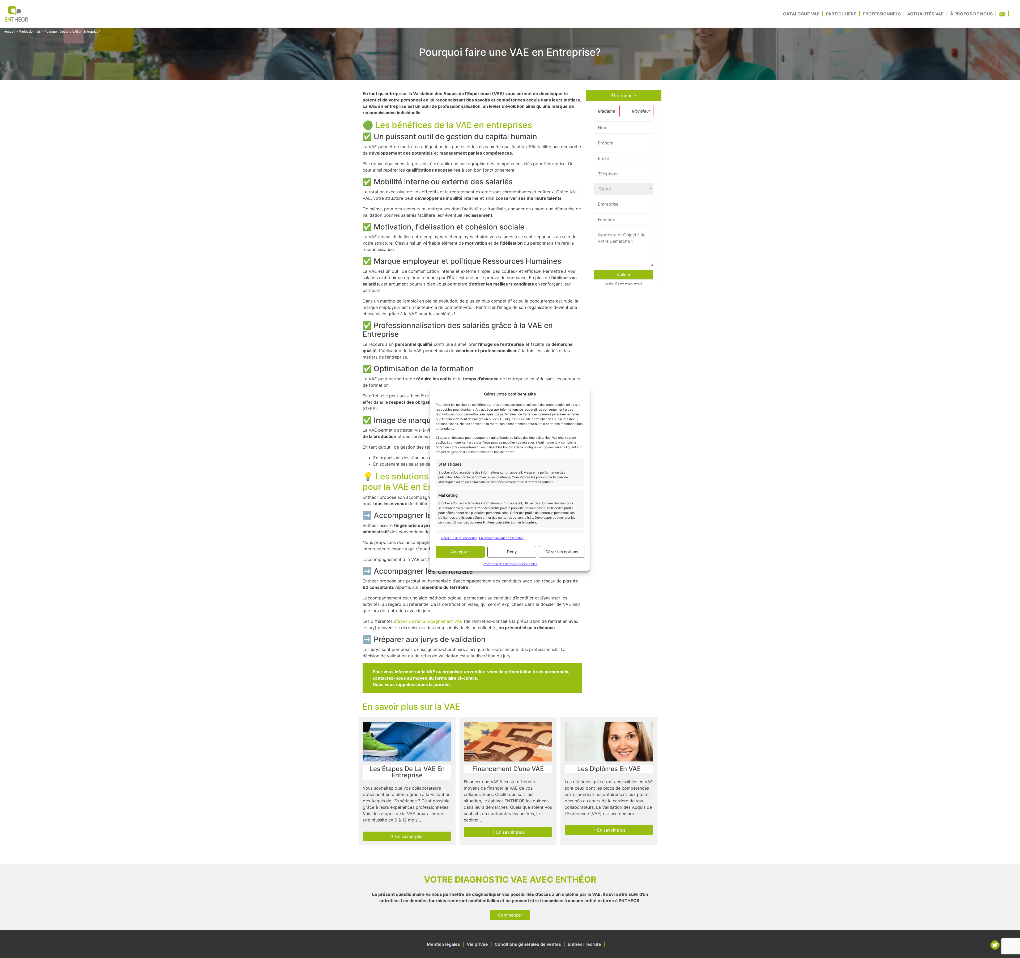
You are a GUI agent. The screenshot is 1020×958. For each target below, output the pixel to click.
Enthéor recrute (584, 944)
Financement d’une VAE (508, 769)
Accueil (9, 31)
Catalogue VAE (801, 13)
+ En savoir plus (407, 836)
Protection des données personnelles (510, 564)
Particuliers (841, 13)
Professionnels (882, 13)
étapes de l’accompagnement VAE (428, 621)
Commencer (510, 915)
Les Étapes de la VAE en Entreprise (407, 772)
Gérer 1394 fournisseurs (459, 538)
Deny (512, 551)
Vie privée (477, 944)
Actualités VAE (925, 13)
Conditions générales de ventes (528, 944)
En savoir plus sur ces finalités (501, 538)
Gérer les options (561, 551)
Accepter (460, 551)
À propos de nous (971, 13)
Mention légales (443, 944)
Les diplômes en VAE (609, 769)
